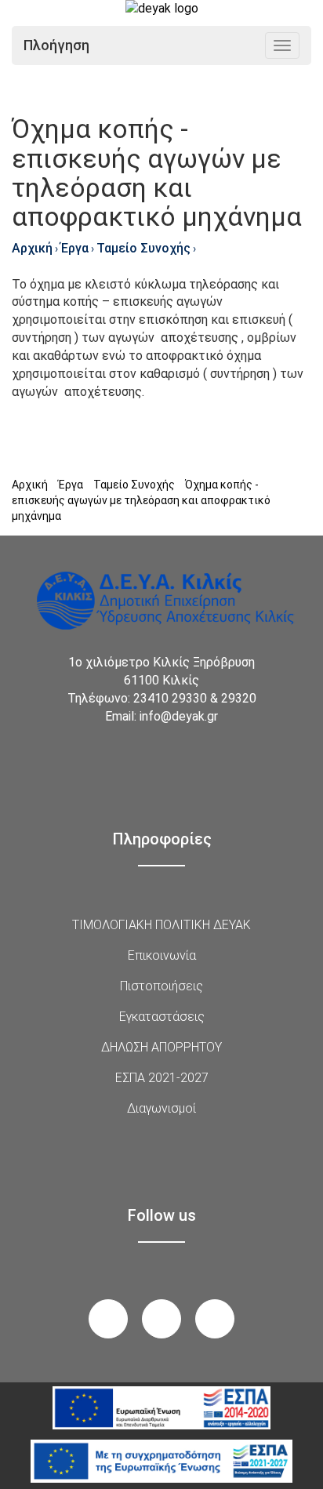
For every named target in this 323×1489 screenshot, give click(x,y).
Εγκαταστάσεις (162, 1016)
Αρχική (32, 248)
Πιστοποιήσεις (161, 986)
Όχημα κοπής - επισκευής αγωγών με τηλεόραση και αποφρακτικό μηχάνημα (141, 500)
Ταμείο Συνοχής (143, 248)
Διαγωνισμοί (161, 1108)
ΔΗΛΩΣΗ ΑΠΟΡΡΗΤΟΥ (161, 1047)
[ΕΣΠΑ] (161, 1407)
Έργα (74, 248)
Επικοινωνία (162, 955)
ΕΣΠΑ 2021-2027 (162, 1077)
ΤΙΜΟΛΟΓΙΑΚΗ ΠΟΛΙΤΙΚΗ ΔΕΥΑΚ (161, 924)
